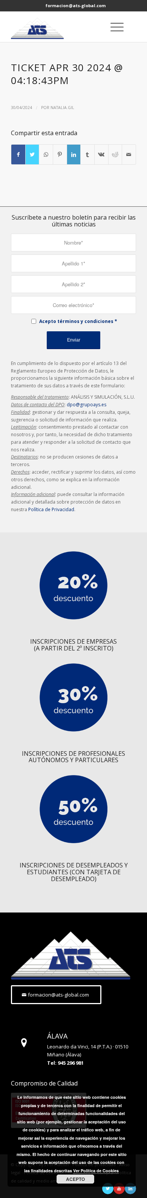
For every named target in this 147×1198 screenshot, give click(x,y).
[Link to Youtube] (119, 1188)
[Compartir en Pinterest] (60, 154)
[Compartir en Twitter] (32, 154)
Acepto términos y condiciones (76, 321)
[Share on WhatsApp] (46, 154)
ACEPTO (75, 1179)
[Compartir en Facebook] (18, 154)
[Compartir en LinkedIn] (74, 154)
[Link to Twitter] (107, 1188)
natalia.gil (62, 107)
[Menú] (113, 27)
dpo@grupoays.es (86, 404)
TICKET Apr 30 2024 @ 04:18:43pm (67, 74)
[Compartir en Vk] (101, 154)
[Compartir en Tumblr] (87, 154)
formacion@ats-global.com (76, 5)
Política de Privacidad (51, 509)
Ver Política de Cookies (96, 1170)
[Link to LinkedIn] (130, 1188)
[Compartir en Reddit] (115, 154)
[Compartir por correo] (129, 154)
